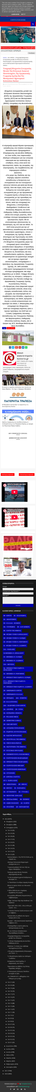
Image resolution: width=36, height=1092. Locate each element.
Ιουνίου (8, 1052)
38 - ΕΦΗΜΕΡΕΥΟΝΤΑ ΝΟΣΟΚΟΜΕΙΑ (16, 754)
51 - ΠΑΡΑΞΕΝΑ (19, 788)
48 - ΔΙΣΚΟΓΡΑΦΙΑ (10, 784)
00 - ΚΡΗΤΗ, (7, 86)
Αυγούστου (10, 1046)
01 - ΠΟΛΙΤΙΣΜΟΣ (20, 616)
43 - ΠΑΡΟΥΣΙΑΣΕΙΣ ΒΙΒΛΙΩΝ (14, 766)
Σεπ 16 (10, 997)
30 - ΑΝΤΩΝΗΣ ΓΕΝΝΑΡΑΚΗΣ (14, 728)
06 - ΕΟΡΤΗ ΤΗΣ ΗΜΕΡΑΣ (12, 631)
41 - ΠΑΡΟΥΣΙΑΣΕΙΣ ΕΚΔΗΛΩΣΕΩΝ (16, 758)
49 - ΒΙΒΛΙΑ (22, 784)
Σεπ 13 (10, 1006)
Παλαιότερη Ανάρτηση (26, 474)
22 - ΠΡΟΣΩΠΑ (9, 698)
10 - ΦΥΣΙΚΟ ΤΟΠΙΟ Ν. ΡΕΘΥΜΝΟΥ (16, 642)
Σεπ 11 (10, 1012)
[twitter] (14, 1089)
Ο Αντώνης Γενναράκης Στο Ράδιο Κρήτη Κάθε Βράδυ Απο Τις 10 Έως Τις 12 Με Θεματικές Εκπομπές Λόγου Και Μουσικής (18, 553)
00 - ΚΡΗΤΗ (11, 57)
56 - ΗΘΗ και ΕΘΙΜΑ (11, 799)
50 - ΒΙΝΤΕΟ (8, 788)
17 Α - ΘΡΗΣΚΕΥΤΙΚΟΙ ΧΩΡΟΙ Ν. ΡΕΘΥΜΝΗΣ (15, 682)
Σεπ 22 (10, 854)
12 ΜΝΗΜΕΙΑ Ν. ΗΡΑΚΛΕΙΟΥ (14, 653)
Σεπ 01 (10, 1042)
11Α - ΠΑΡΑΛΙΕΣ (9, 649)
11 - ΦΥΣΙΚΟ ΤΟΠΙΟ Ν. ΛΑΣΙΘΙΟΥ (15, 646)
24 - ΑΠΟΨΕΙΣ (8, 709)
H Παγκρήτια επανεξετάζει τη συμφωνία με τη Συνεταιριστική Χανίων (15, 405)
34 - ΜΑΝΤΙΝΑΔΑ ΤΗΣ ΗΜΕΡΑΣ (14, 739)
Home (4, 57)
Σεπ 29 (10, 833)
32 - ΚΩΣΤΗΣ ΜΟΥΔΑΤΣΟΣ (13, 736)
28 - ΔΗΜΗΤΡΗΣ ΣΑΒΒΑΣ (12, 721)
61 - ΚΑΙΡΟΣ (25, 803)
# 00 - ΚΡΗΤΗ (10, 328)
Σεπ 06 (10, 1027)
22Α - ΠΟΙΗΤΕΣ (21, 698)
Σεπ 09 (10, 1018)
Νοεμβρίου (9, 821)
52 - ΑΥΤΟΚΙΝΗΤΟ (10, 792)
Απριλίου (9, 1058)
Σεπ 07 (10, 1024)
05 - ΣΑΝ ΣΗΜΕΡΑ (23, 627)
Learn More (15, 14)
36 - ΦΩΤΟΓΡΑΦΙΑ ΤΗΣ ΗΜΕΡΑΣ (15, 747)
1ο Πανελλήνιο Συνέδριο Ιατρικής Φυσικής (20, 882)
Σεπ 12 (10, 1009)
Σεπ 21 (10, 982)
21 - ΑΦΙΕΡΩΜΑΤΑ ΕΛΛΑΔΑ (13, 694)
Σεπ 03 (10, 1036)
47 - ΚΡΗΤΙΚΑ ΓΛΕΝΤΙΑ (12, 777)
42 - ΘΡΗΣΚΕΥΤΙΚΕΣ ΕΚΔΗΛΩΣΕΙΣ (16, 762)
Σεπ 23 (10, 851)
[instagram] (17, 1089)
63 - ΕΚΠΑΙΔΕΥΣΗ (22, 807)
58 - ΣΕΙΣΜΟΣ (24, 799)
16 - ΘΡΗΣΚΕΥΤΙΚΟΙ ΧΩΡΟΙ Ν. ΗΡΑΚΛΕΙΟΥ (14, 669)
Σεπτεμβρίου (10, 827)
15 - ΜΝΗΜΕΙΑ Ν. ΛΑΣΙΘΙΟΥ (13, 661)
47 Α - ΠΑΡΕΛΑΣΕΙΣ (10, 781)
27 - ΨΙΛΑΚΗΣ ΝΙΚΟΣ (11, 717)
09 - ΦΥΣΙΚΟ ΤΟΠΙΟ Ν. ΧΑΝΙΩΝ (14, 638)
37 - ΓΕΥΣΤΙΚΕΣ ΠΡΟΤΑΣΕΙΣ (13, 751)
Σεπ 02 (10, 1039)
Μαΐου (8, 1055)
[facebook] (10, 1089)
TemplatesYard (25, 1084)
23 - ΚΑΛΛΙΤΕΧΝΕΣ (10, 702)
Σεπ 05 (10, 1030)
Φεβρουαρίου (10, 1064)
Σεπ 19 (10, 988)
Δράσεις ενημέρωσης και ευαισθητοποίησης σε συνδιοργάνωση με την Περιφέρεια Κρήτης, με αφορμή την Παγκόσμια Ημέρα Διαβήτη (17, 424)
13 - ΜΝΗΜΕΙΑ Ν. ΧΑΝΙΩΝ (13, 657)
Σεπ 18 (10, 991)
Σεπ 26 (10, 842)
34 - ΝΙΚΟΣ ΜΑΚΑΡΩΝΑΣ (12, 743)
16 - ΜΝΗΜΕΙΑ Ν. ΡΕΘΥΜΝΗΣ (14, 674)
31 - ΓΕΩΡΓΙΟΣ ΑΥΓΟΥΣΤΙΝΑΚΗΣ (15, 732)
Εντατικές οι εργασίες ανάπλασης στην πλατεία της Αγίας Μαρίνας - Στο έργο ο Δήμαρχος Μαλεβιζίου (16, 388)
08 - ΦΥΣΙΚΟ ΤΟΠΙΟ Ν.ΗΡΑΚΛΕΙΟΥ (16, 634)
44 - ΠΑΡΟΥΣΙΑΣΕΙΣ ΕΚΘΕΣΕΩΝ (15, 769)
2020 (6, 1074)
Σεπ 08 (10, 1021)
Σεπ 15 (10, 1000)
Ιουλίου (8, 1049)
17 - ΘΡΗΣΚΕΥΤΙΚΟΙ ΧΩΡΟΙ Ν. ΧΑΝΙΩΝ (17, 677)
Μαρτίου (9, 1061)
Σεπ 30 (10, 830)
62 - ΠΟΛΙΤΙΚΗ (9, 807)
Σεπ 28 (10, 836)
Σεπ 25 (10, 845)
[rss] (25, 1089)
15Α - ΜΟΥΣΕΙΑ (9, 664)
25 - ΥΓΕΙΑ (19, 709)
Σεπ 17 (10, 994)
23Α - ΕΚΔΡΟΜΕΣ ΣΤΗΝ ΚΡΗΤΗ (14, 706)
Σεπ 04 (10, 1033)
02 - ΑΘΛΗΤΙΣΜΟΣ (10, 619)
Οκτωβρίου (9, 824)
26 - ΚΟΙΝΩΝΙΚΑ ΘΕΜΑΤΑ (13, 713)
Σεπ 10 (10, 1015)
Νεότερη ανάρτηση (7, 474)
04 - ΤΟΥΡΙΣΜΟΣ (9, 627)
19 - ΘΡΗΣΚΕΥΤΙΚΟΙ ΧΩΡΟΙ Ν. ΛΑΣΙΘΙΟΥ (18, 687)
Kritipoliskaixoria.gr (23, 1086)
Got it (23, 14)
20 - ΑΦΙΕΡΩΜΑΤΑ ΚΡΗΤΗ (13, 690)
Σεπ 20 (10, 985)
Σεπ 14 (10, 1003)
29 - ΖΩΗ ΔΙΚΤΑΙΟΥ (10, 724)
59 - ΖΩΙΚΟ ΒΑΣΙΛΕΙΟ (11, 803)
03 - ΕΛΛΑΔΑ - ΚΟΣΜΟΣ (12, 623)
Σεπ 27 (10, 839)
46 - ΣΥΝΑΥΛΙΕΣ (9, 773)
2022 (6, 819)
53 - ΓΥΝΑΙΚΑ (23, 792)
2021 (6, 1071)
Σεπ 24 (10, 848)
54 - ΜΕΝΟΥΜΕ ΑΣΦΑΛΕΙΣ (13, 796)
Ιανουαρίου (10, 1067)
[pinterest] (21, 1089)
